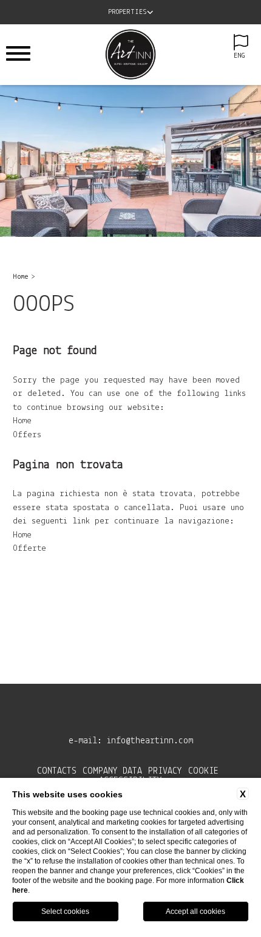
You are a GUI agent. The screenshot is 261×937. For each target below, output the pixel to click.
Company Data (112, 771)
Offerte (29, 548)
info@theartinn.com (150, 741)
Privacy (165, 771)
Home (21, 277)
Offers (27, 435)
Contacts (56, 771)
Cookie (203, 771)
